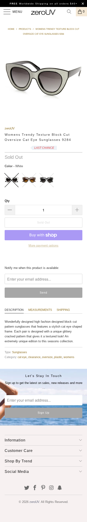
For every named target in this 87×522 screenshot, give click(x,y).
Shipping (63, 310)
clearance (34, 357)
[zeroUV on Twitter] (26, 488)
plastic (58, 357)
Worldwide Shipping (29, 3)
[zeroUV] (43, 11)
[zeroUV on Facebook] (35, 488)
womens (69, 357)
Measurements (40, 310)
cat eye (22, 357)
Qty (7, 201)
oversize (47, 357)
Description (14, 310)
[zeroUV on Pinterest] (43, 488)
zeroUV (10, 128)
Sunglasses (19, 352)
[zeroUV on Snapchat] (59, 488)
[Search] (71, 12)
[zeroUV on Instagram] (51, 488)
